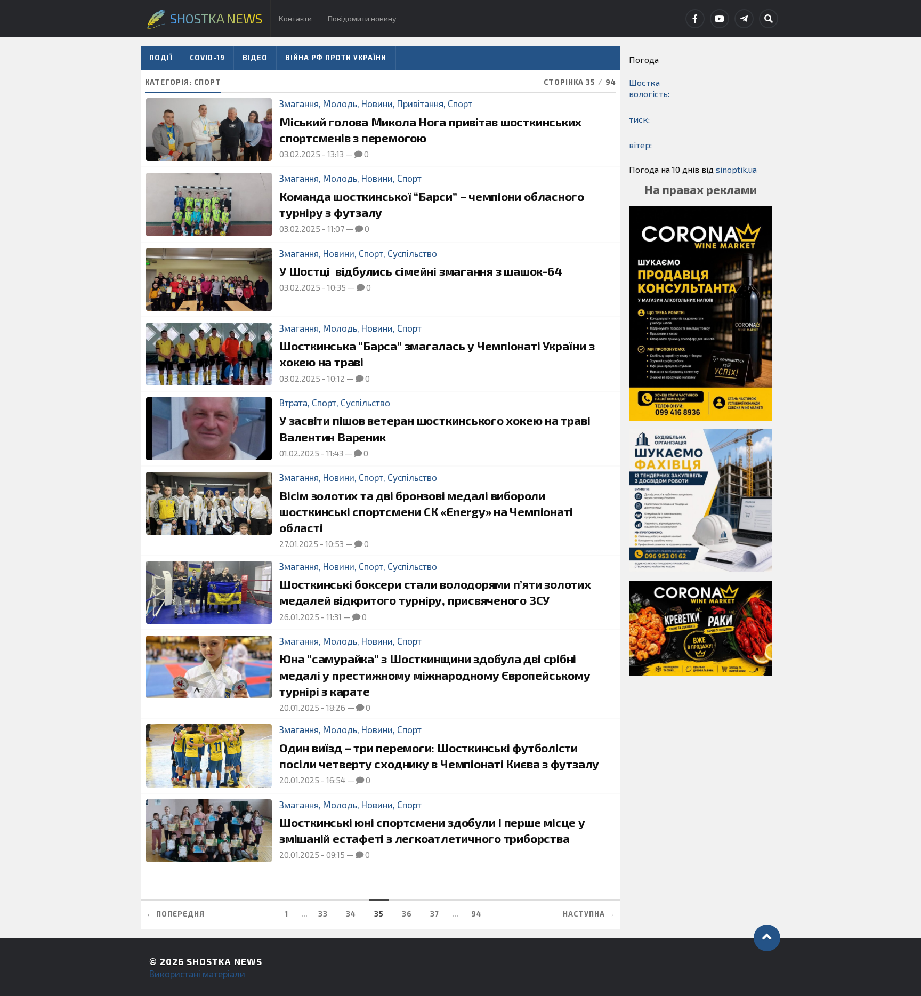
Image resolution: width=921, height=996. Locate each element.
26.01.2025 (299, 617)
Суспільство (412, 253)
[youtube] (719, 18)
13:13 (335, 154)
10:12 (336, 378)
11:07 (335, 229)
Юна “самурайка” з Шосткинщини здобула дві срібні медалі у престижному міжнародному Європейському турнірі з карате (434, 675)
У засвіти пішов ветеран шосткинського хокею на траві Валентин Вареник (434, 428)
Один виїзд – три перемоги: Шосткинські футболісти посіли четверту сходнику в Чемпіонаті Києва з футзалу (439, 756)
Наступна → (589, 913)
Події (160, 57)
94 (476, 913)
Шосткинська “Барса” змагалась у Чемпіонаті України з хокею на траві (436, 354)
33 (323, 913)
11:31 (334, 617)
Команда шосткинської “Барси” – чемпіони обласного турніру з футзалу (431, 204)
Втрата (293, 402)
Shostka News (224, 961)
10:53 (334, 544)
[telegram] (744, 18)
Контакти (295, 18)
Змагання (299, 103)
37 (434, 913)
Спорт (460, 103)
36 (407, 913)
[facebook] (695, 18)
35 (379, 913)
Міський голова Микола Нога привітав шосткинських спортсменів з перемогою (430, 130)
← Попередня (175, 913)
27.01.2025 (298, 544)
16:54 (335, 780)
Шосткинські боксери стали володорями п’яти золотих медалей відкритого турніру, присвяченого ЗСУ (435, 592)
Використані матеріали (197, 973)
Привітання (420, 103)
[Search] (768, 18)
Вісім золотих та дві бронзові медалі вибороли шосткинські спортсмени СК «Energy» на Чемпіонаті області (426, 511)
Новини (377, 103)
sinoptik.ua (736, 169)
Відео (255, 57)
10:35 (336, 287)
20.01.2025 (299, 707)
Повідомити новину (362, 18)
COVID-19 (207, 57)
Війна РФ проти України (335, 57)
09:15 (335, 855)
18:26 (335, 707)
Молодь (340, 103)
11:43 (334, 453)
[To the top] (767, 938)
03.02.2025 (299, 154)
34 (351, 913)
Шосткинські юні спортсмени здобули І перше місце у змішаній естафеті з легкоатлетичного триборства (432, 830)
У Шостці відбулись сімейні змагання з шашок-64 (420, 271)
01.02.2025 (299, 453)
